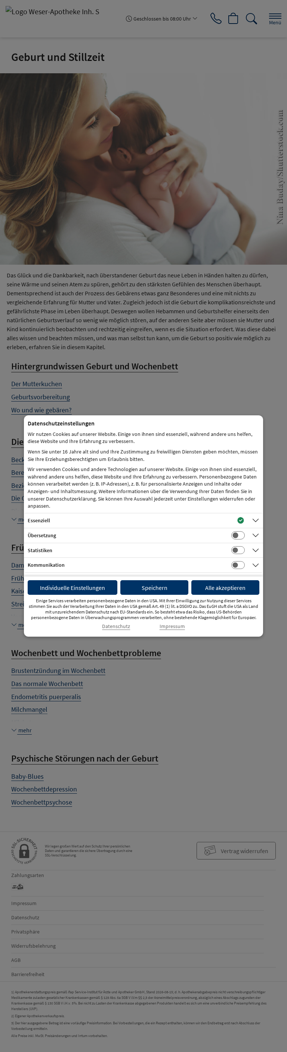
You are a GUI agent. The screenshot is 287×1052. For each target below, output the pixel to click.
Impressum (172, 626)
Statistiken (40, 550)
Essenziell (39, 520)
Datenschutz (116, 626)
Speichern (154, 587)
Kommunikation (46, 565)
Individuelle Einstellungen (72, 587)
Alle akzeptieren (225, 587)
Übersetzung (42, 535)
